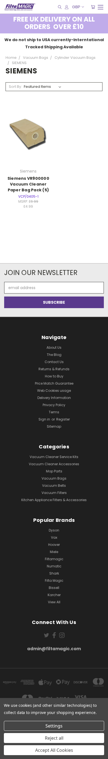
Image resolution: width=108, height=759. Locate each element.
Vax (54, 537)
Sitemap (54, 426)
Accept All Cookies (54, 750)
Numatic (54, 566)
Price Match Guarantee (54, 383)
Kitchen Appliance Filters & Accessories (54, 500)
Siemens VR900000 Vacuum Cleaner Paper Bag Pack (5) (28, 184)
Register (63, 419)
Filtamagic (54, 559)
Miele (54, 551)
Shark (54, 573)
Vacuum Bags (54, 478)
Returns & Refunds (54, 369)
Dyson (54, 530)
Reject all (54, 738)
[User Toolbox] (67, 7)
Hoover (54, 544)
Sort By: (15, 86)
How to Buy (54, 376)
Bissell (54, 587)
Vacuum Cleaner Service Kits (54, 456)
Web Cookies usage (54, 390)
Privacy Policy (54, 405)
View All (54, 602)
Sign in (44, 419)
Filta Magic (54, 580)
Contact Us (54, 361)
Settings (54, 726)
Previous (9, 753)
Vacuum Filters (54, 492)
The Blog (54, 354)
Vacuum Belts (54, 485)
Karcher (54, 595)
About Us (54, 347)
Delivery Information (54, 397)
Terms (54, 412)
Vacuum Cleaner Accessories (54, 464)
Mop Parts (54, 471)
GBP (76, 7)
